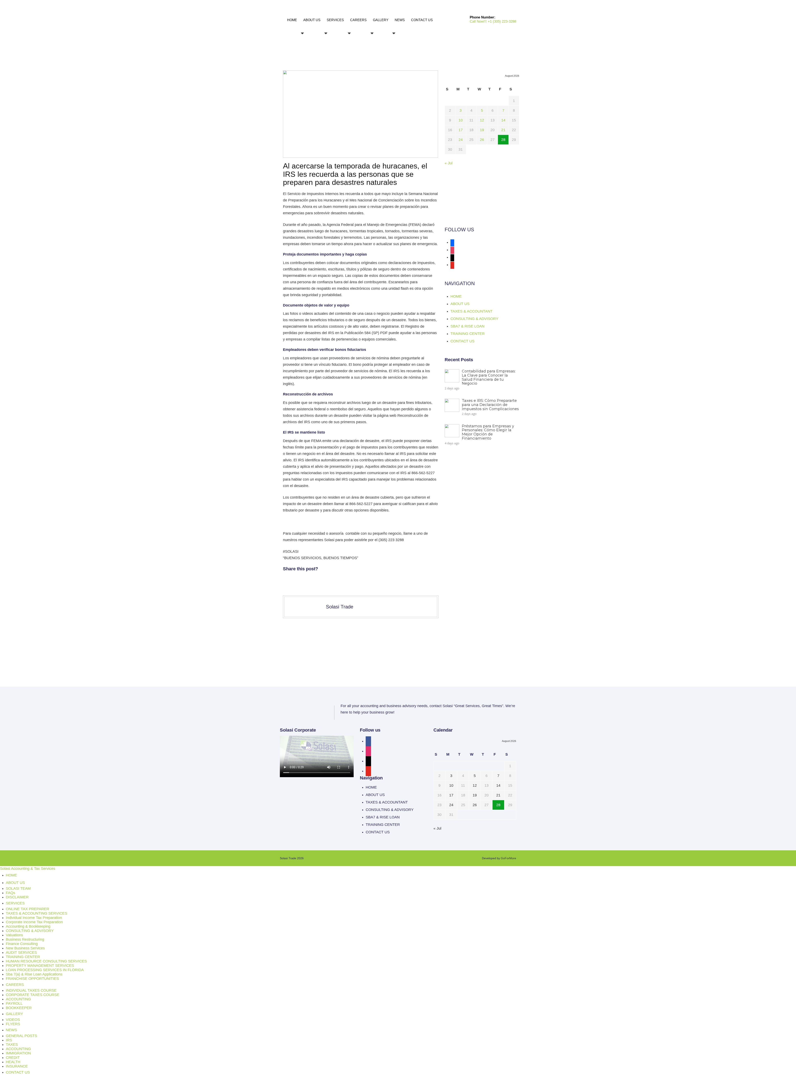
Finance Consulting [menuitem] (22, 944)
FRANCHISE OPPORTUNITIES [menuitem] (32, 979)
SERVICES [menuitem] (15, 903)
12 (482, 120)
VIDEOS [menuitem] (13, 1020)
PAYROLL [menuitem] (14, 1003)
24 (461, 140)
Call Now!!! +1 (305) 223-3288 (493, 21)
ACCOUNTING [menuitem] (18, 999)
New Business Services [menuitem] (25, 948)
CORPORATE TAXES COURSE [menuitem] (32, 995)
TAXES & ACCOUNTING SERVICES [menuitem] (36, 913)
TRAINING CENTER (467, 334)
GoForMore (508, 858)
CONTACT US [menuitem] (18, 1072)
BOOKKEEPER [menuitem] (19, 1008)
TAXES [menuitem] (12, 1044)
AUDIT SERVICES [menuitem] (21, 952)
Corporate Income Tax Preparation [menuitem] (34, 922)
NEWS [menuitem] (11, 1030)
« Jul (449, 163)
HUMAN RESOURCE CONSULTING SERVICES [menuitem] (46, 961)
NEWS (400, 20)
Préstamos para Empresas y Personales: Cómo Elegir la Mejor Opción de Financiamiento (488, 432)
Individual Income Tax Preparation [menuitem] (34, 918)
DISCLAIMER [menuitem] (17, 897)
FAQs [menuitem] (10, 893)
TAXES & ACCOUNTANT (471, 311)
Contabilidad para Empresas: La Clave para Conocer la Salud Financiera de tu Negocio (489, 377)
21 (503, 130)
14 (503, 120)
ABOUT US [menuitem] (15, 883)
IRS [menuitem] (9, 1040)
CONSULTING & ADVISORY (474, 319)
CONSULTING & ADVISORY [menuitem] (30, 931)
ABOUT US (311, 20)
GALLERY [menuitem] (14, 1014)
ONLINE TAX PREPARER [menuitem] (27, 909)
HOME (292, 20)
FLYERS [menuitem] (13, 1024)
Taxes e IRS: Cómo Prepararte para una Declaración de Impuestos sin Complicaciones (490, 404)
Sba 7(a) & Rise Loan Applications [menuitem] (34, 974)
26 (482, 140)
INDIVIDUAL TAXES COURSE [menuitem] (31, 990)
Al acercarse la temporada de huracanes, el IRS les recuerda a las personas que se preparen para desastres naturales (355, 174)
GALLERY (380, 20)
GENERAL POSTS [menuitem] (21, 1036)
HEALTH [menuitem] (13, 1062)
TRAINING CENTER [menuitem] (23, 957)
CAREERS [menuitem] (15, 985)
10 (461, 120)
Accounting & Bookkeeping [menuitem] (28, 926)
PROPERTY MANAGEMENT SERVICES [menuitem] (40, 965)
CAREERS (358, 20)
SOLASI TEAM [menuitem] (18, 888)
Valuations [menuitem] (14, 935)
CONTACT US (422, 20)
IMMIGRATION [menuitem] (18, 1053)
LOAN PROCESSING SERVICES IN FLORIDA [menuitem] (45, 970)
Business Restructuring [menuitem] (25, 939)
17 (461, 130)
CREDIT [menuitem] (13, 1057)
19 (482, 130)
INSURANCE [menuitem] (17, 1066)
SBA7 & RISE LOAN (467, 326)
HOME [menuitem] (11, 875)
